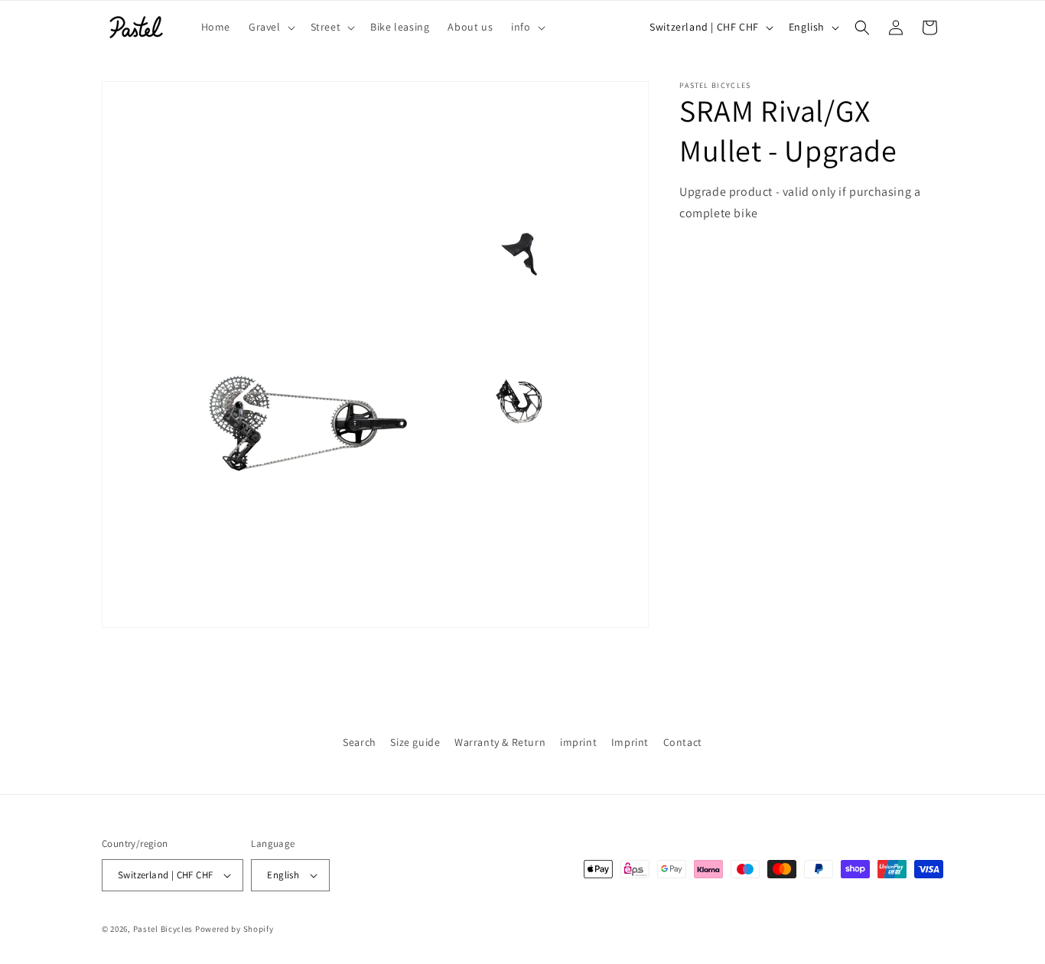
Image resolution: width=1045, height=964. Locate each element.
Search (359, 742)
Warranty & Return (499, 742)
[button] (270, 27)
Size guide (415, 742)
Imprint (630, 742)
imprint (578, 742)
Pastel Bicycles (163, 928)
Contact (682, 742)
